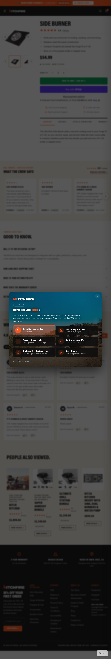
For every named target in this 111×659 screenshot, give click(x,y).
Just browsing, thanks (22, 361)
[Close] (97, 296)
